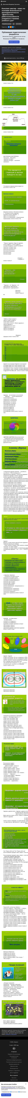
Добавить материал (14, 41)
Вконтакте (14, 1077)
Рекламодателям (14, 1068)
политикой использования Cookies (8, 1087)
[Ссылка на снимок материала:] (14, 72)
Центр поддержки (14, 1072)
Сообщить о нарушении (14, 1070)
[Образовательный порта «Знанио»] (3, 1)
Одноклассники (14, 1079)
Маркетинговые (23, 1091)
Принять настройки (6, 1094)
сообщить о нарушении (11, 1034)
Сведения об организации (14, 1054)
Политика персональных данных (14, 1062)
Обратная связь (14, 1066)
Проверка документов (14, 1064)
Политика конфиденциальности (14, 1060)
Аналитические (15, 1091)
